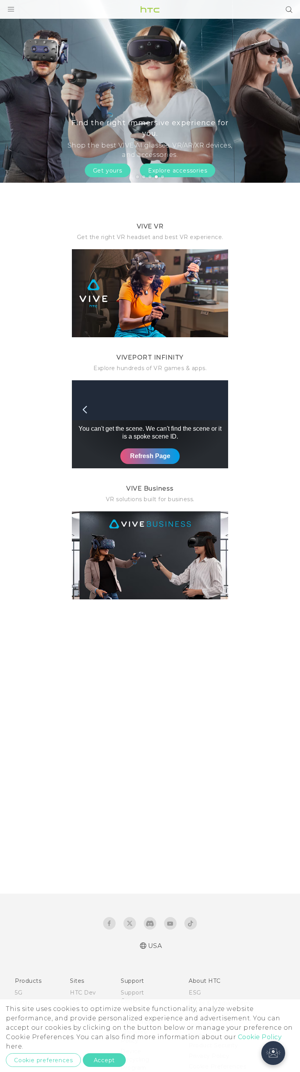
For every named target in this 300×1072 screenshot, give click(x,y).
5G (18, 992)
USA (155, 946)
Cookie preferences (43, 1060)
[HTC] (150, 9)
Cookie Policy (260, 1037)
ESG (195, 992)
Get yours (107, 170)
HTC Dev (83, 992)
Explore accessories (177, 170)
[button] (273, 1053)
